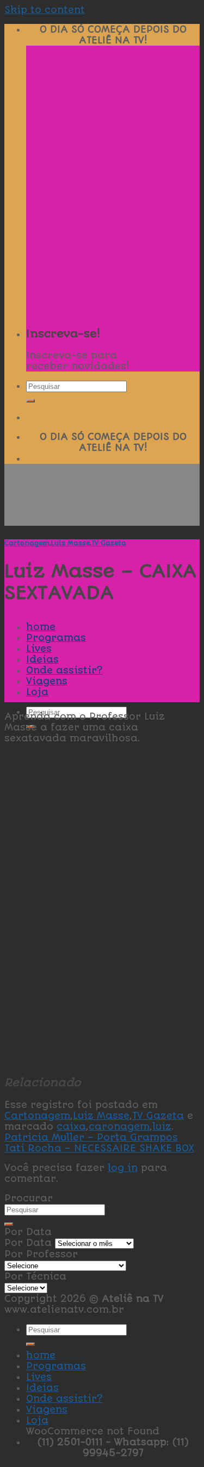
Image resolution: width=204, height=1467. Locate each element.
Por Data (28, 1242)
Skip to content (44, 9)
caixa (71, 1126)
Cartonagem (27, 543)
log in (123, 1167)
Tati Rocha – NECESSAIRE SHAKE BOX (99, 1148)
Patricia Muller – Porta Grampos (91, 1137)
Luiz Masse (70, 543)
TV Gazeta (108, 543)
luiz (161, 1126)
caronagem (119, 1126)
